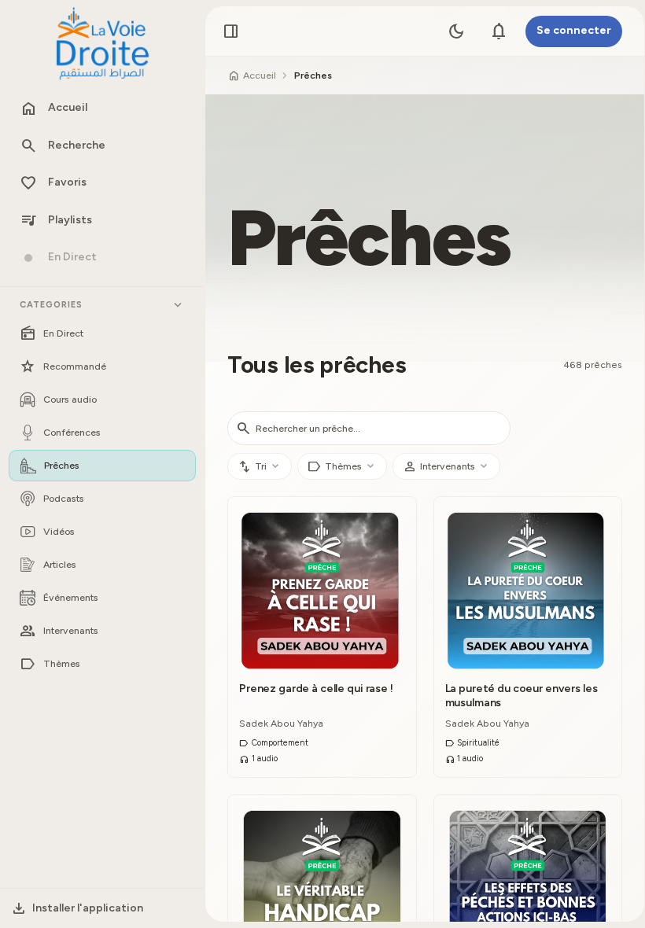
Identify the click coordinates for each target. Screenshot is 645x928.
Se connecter (573, 30)
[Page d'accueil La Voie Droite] (102, 44)
